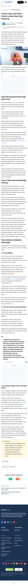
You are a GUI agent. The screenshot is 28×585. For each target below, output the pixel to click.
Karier (15, 543)
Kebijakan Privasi (5, 540)
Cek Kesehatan (18, 527)
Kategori (3, 527)
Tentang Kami (17, 538)
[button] (14, 9)
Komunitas (17, 530)
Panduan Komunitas (6, 551)
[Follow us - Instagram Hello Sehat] (5, 522)
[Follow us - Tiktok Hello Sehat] (17, 522)
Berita (10, 6)
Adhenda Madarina (11, 27)
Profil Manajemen (18, 540)
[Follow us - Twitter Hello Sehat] (11, 522)
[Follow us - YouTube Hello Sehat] (14, 522)
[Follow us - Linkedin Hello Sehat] (8, 522)
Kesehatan (3, 6)
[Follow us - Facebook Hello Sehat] (2, 522)
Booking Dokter (5, 530)
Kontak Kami (17, 545)
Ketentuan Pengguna (6, 538)
